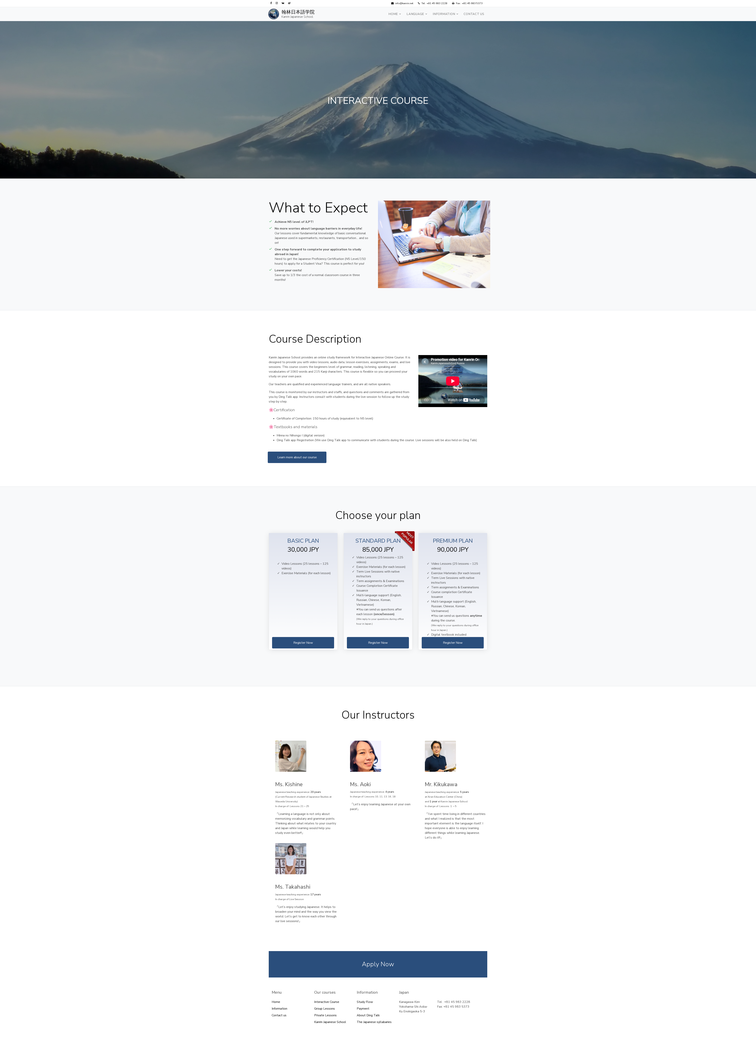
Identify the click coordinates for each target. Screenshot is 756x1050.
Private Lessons (325, 1015)
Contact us (474, 14)
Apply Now (378, 964)
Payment (363, 1008)
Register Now (303, 643)
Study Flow (365, 1002)
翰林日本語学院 (298, 12)
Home (393, 14)
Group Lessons (324, 1008)
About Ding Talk (368, 1015)
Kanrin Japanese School (297, 17)
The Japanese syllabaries (374, 1022)
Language (415, 14)
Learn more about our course (297, 457)
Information (444, 14)
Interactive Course (326, 1002)
